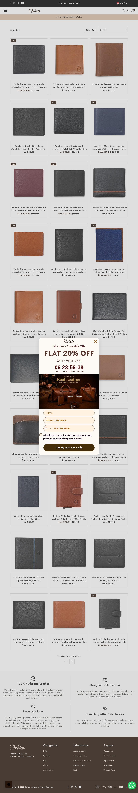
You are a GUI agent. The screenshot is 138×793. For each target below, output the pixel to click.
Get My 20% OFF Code (69, 447)
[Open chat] (8, 784)
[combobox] (48, 428)
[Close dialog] (95, 341)
